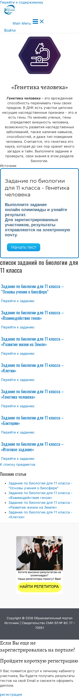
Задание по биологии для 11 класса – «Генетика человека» (32, 394)
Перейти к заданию (17, 301)
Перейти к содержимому (21, 2)
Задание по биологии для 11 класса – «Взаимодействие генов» (32, 315)
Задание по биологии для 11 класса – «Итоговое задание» (32, 446)
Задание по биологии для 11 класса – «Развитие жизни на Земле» (32, 341)
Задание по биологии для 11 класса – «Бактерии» (32, 420)
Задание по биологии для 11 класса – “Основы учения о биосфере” (32, 289)
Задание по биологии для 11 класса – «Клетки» (32, 368)
